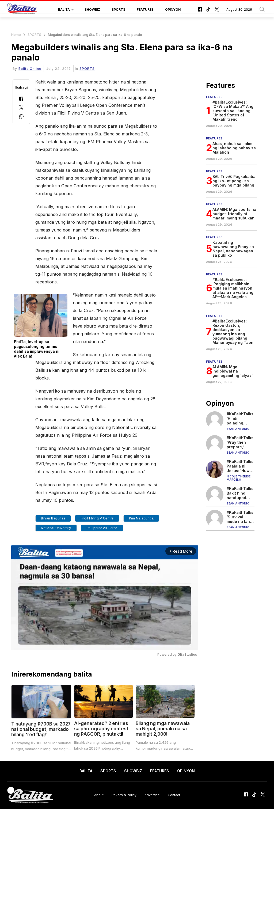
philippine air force (101, 528)
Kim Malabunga (141, 518)
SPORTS (118, 9)
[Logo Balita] (22, 9)
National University (56, 528)
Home (16, 35)
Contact (174, 795)
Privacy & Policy (124, 795)
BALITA (64, 9)
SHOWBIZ (92, 9)
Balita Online (29, 69)
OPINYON (173, 9)
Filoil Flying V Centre (97, 518)
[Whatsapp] (21, 117)
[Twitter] (21, 108)
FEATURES (145, 9)
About (99, 795)
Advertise (152, 795)
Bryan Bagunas (53, 518)
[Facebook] (21, 99)
